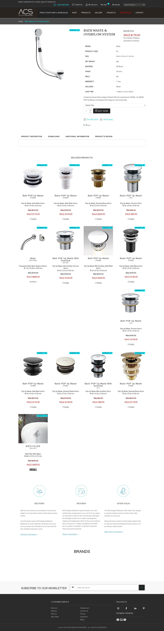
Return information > (70, 534)
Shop (74, 12)
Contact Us (74, 30)
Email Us (79, 4)
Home (20, 21)
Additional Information (77, 136)
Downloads (53, 136)
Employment (84, 608)
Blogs (82, 619)
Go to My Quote (92, 119)
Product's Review (103, 136)
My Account (93, 4)
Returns (54, 614)
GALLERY (98, 12)
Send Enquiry (108, 119)
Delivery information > (29, 534)
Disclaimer (84, 617)
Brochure (54, 608)
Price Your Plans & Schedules (54, 12)
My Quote (116, 4)
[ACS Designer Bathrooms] (27, 12)
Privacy (82, 614)
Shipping (136, 38)
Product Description (31, 136)
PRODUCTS (85, 12)
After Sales (55, 617)
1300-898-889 (62, 4)
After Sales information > (114, 532)
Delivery (54, 611)
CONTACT (140, 12)
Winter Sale (125, 12)
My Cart (104, 4)
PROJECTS (111, 12)
